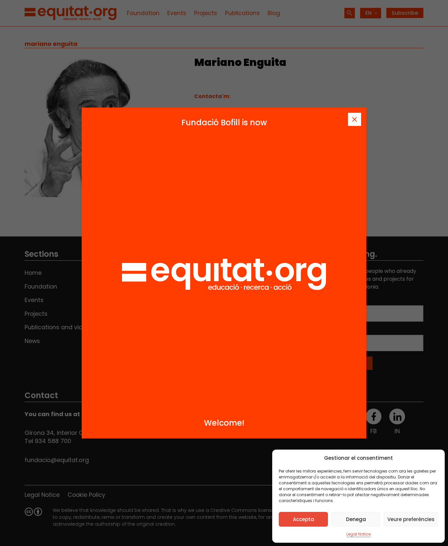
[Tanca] (354, 119)
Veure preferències (411, 519)
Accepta (303, 519)
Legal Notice (358, 534)
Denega (356, 519)
